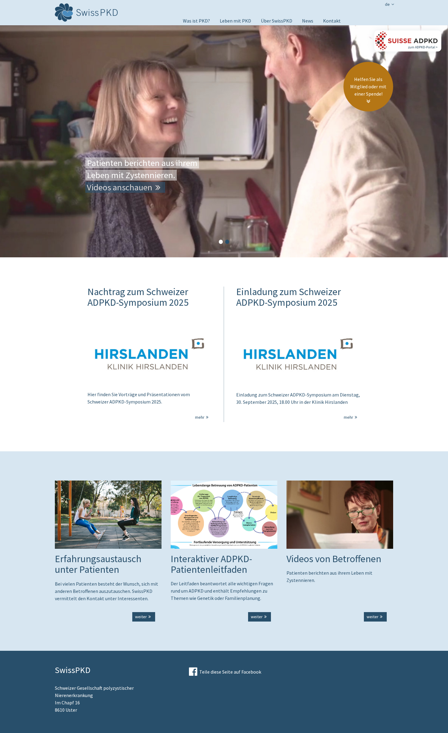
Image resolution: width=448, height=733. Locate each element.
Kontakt (332, 21)
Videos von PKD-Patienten (247, 29)
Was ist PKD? (196, 21)
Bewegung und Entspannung (249, 46)
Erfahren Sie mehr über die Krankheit (154, 187)
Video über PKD (199, 29)
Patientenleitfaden (240, 62)
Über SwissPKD (276, 21)
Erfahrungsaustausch (242, 54)
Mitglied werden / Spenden (288, 29)
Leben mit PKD (235, 21)
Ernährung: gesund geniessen (250, 38)
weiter (141, 616)
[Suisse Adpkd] (407, 40)
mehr (199, 417)
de (387, 4)
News (307, 21)
